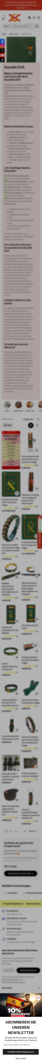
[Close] (38, 998)
